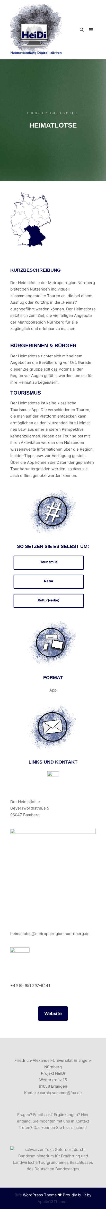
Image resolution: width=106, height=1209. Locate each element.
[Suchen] (81, 29)
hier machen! (75, 1127)
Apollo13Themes (53, 1201)
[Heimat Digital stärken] (36, 29)
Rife (18, 1194)
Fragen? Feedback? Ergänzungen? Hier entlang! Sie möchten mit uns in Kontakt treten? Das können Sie (53, 1121)
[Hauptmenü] (91, 29)
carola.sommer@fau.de (61, 1092)
